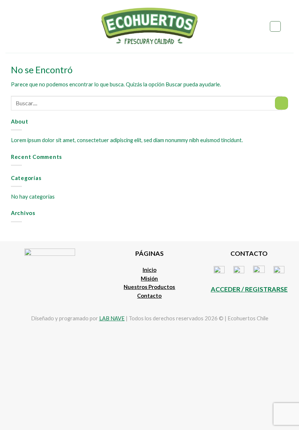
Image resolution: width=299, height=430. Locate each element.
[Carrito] (290, 27)
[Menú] (9, 26)
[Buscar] (275, 26)
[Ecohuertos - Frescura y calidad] (149, 26)
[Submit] (281, 103)
